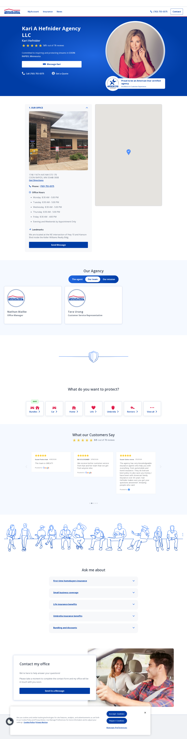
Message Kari (54, 64)
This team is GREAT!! (44, 463)
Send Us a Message (54, 690)
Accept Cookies (116, 714)
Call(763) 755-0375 (35, 73)
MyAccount (33, 11)
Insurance (48, 11)
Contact (177, 11)
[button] (129, 152)
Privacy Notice (41, 722)
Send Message (58, 244)
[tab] (77, 279)
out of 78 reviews (53, 45)
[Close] (145, 712)
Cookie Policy (29, 722)
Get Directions (36, 180)
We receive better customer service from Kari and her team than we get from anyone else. (93, 466)
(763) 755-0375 (160, 11)
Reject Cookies (116, 721)
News (59, 11)
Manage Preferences (116, 727)
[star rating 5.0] (51, 456)
